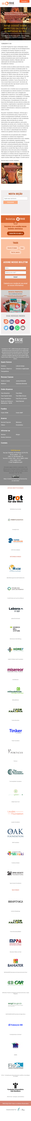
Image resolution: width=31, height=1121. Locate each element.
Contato (4, 443)
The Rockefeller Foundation (15, 781)
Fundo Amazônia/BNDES (15, 931)
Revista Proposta (6, 422)
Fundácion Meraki (15, 862)
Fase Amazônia (5, 393)
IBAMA (15, 1054)
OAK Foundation (15, 842)
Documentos (19, 425)
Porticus (15, 761)
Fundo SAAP (19, 412)
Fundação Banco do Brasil (15, 1034)
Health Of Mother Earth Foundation (15, 659)
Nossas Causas (7, 377)
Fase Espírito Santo (6, 396)
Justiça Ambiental (21, 381)
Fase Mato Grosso (21, 396)
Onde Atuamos (7, 389)
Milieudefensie (15, 700)
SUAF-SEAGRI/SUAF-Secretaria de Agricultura (15, 1014)
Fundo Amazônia (15, 720)
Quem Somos (6, 362)
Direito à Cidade (5, 381)
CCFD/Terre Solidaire (15, 549)
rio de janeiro (15, 252)
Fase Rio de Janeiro (21, 398)
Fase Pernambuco (6, 398)
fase (22, 248)
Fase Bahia (19, 393)
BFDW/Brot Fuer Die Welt (15, 509)
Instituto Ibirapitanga (15, 911)
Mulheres (3, 383)
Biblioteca (18, 422)
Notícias (3, 434)
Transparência (5, 371)
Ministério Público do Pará (15, 952)
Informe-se (5, 431)
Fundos (4, 409)
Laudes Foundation (15, 822)
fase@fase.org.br (17, 462)
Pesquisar (10, 202)
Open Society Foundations (15, 883)
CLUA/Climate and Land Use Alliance (15, 598)
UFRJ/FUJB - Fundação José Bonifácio (15, 1096)
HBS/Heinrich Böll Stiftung (15, 638)
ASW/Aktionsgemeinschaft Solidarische (15, 577)
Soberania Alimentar (21, 383)
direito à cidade (12, 248)
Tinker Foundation (15, 740)
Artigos (18, 434)
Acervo (4, 418)
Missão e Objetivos (6, 368)
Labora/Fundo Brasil (15, 618)
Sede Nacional (20, 401)
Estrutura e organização (22, 368)
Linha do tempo (20, 366)
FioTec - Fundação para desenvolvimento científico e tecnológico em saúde (15, 1076)
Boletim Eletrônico (6, 437)
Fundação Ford (15, 529)
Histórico (3, 366)
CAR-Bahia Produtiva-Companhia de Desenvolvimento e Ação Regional (15, 993)
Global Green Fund (15, 801)
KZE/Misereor (15, 679)
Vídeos (3, 425)
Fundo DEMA (4, 412)
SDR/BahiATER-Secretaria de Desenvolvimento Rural (15, 972)
